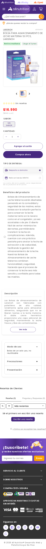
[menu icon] (4, 9)
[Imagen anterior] (17, 94)
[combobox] (23, 16)
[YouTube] (37, 527)
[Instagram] (25, 527)
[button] (9, 103)
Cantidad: (9, 131)
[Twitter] (5, 527)
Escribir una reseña (23, 419)
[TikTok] (31, 527)
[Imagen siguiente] (29, 94)
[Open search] (2, 406)
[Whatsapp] (5, 533)
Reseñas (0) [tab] (11, 398)
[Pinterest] (18, 527)
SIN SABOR (9, 124)
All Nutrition (17, 542)
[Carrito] (41, 9)
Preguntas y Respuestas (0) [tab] (33, 398)
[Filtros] (9, 406)
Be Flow (31, 545)
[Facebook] (12, 527)
